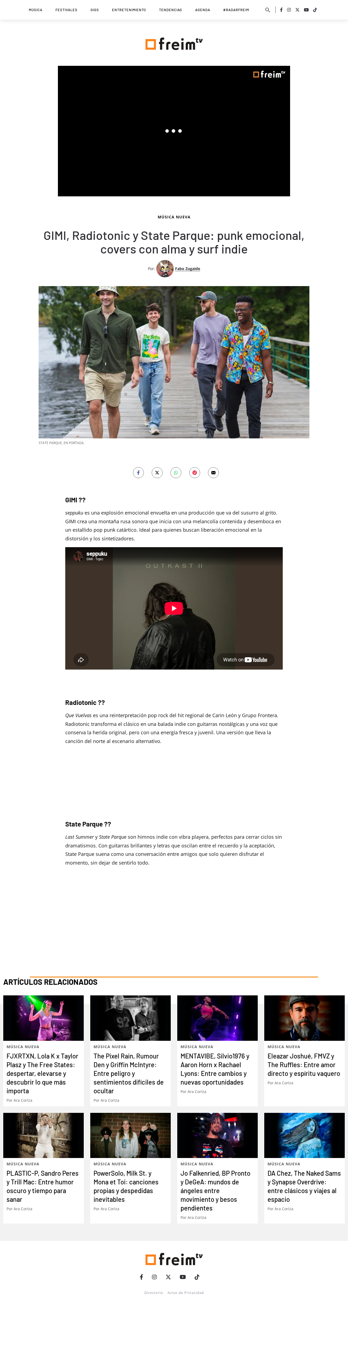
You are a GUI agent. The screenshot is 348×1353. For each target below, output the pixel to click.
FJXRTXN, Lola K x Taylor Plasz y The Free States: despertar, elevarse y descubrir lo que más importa (42, 1073)
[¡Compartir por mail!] (213, 472)
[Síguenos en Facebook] (281, 10)
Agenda (202, 10)
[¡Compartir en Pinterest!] (194, 472)
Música (35, 10)
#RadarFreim (236, 10)
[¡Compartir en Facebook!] (138, 472)
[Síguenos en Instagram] (289, 10)
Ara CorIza (23, 1100)
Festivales (66, 10)
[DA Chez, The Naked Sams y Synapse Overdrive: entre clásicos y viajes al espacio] (304, 1135)
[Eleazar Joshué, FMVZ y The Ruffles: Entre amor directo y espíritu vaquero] (304, 1018)
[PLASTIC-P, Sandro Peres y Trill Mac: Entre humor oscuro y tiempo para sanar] (43, 1135)
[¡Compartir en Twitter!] (157, 472)
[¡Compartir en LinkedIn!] (175, 472)
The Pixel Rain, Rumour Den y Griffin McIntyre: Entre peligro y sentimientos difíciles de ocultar (129, 1073)
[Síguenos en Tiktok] (315, 10)
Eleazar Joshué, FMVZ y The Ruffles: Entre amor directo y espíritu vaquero (304, 1064)
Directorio (153, 1292)
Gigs (95, 10)
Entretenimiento (129, 10)
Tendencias (170, 10)
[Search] (268, 9)
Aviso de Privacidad (185, 1292)
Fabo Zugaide (187, 268)
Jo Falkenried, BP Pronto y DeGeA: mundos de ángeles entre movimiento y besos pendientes (215, 1190)
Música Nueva (174, 216)
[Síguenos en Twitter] (297, 10)
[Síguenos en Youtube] (306, 10)
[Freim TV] (174, 42)
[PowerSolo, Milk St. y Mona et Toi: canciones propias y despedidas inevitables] (130, 1135)
